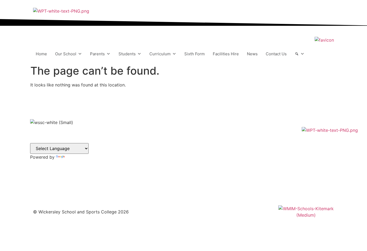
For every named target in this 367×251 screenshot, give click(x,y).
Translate (75, 157)
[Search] (299, 54)
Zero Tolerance (204, 179)
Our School (65, 53)
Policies (197, 153)
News (252, 53)
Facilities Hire (226, 53)
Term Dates (201, 160)
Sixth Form (194, 53)
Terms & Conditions (208, 173)
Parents (97, 53)
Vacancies (200, 134)
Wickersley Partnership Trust (217, 147)
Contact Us (276, 53)
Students (127, 53)
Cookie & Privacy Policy (213, 166)
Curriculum (160, 53)
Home (41, 53)
